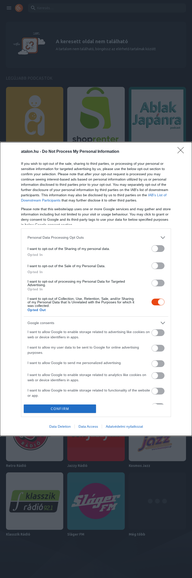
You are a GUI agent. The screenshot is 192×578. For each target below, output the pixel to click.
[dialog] (96, 289)
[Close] (182, 152)
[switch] (158, 248)
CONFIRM (60, 409)
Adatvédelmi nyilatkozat (124, 426)
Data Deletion (60, 426)
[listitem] (96, 237)
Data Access (88, 426)
